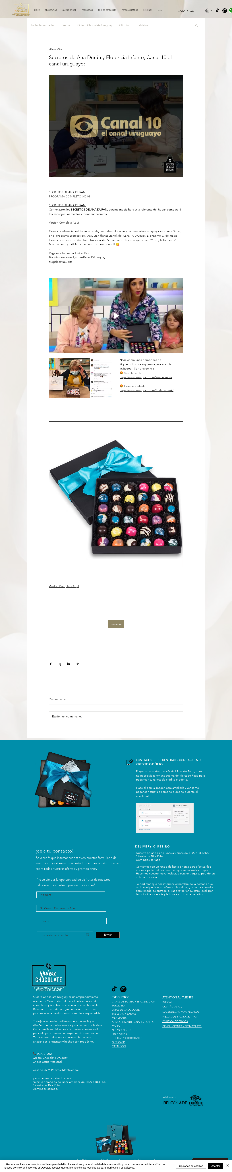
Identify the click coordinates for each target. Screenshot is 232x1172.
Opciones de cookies (191, 1166)
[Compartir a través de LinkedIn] (68, 664)
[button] (87, 10)
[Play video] (116, 315)
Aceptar (215, 1166)
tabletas (143, 25)
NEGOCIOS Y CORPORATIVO (179, 1016)
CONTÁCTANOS (172, 1006)
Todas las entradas (42, 25)
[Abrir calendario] (87, 934)
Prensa (66, 25)
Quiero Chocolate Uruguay (94, 25)
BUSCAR (167, 1002)
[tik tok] (217, 10)
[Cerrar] (227, 1166)
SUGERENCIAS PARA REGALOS (180, 1011)
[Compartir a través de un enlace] (77, 664)
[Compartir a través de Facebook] (50, 664)
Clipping (124, 25)
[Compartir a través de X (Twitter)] (59, 664)
